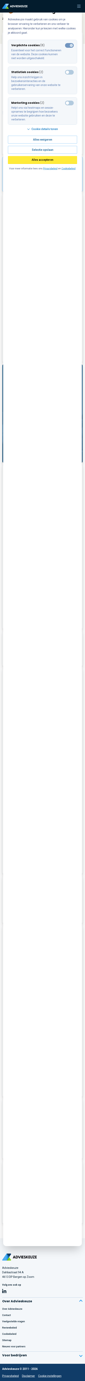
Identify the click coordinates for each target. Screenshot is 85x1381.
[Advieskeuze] (14, 6)
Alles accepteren (42, 159)
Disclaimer (28, 1375)
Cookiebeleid (68, 168)
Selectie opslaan (42, 149)
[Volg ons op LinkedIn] (4, 1291)
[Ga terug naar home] (19, 1257)
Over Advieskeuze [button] (17, 1301)
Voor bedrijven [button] (14, 1355)
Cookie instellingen (49, 1375)
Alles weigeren (42, 139)
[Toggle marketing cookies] (69, 72)
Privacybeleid (10, 1375)
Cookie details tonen (44, 129)
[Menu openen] (79, 6)
